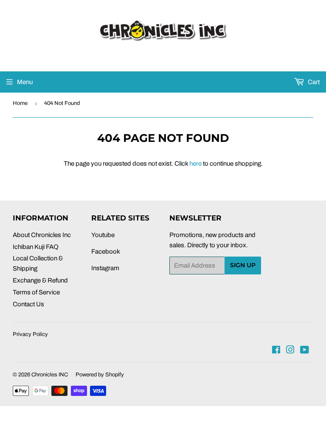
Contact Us (28, 304)
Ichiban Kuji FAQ (36, 246)
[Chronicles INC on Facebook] (276, 350)
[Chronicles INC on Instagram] (290, 350)
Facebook (105, 251)
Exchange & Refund (40, 280)
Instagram (105, 268)
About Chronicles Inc (42, 235)
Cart (313, 82)
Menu (25, 82)
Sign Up (243, 265)
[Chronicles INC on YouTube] (304, 350)
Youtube (103, 235)
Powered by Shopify (100, 375)
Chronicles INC (49, 375)
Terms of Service (36, 292)
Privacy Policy (30, 334)
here (195, 163)
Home (20, 103)
